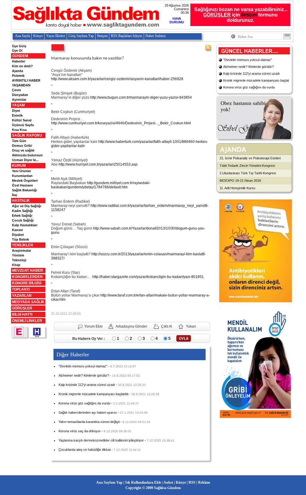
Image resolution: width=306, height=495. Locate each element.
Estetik (17, 115)
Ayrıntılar (19, 99)
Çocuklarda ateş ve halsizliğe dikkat (85, 449)
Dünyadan (20, 95)
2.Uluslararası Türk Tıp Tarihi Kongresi (248, 173)
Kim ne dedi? (22, 66)
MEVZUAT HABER (27, 270)
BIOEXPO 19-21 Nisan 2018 (240, 180)
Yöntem (18, 255)
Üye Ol (17, 50)
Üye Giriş (19, 46)
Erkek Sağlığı (22, 215)
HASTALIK (21, 200)
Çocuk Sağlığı (23, 220)
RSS (192, 482)
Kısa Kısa (19, 130)
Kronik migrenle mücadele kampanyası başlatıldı (93, 394)
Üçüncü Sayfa (23, 125)
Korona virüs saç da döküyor (80, 431)
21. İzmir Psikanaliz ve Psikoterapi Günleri (250, 158)
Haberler (18, 61)
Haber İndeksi (156, 36)
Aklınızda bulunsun (27, 155)
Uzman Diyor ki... (25, 160)
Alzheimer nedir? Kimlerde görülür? (84, 375)
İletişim (249, 14)
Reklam (204, 482)
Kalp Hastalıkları (24, 225)
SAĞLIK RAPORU (27, 135)
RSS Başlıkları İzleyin (126, 36)
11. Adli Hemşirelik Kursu (237, 188)
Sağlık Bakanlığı (24, 190)
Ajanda (17, 71)
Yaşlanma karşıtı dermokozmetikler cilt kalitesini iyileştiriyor (101, 440)
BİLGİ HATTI (22, 314)
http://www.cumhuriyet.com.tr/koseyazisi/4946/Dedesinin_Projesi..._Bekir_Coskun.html (121, 123)
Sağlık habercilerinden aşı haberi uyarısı (88, 412)
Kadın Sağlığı (22, 211)
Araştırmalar (21, 250)
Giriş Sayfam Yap (81, 36)
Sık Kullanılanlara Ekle (143, 482)
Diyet (16, 110)
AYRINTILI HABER (26, 80)
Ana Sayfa (22, 36)
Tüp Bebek (20, 239)
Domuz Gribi (22, 145)
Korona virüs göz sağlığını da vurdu (84, 403)
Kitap (16, 265)
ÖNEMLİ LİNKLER (27, 321)
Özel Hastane (22, 185)
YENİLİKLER (22, 245)
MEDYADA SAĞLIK (28, 302)
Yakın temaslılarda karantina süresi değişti (89, 422)
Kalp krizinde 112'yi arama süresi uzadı (87, 384)
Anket (168, 482)
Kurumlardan (22, 176)
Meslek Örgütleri (25, 180)
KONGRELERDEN (27, 277)
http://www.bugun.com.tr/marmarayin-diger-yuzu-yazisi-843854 (141, 97)
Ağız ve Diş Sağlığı (26, 206)
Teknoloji (19, 260)
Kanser (17, 230)
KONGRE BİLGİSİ (26, 283)
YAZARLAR (22, 296)
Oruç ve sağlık (23, 150)
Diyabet (18, 234)
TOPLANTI (21, 289)
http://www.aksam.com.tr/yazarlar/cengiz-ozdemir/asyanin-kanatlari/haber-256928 (117, 79)
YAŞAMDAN (21, 85)
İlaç (14, 195)
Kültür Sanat (22, 120)
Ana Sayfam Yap (109, 482)
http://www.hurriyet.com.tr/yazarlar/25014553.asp (98, 164)
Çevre (16, 90)
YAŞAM (18, 105)
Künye (38, 36)
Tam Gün (19, 141)
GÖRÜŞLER (22, 308)
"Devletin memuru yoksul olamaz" (83, 366)
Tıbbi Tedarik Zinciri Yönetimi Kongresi (247, 165)
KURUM (19, 166)
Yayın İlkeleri (55, 36)
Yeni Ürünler (21, 171)
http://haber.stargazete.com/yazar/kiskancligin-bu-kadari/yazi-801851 (148, 277)
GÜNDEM (20, 56)
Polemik (18, 75)
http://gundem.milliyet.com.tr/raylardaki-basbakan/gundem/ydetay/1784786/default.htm (100, 185)
